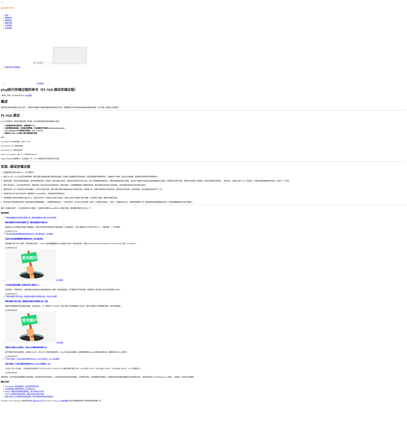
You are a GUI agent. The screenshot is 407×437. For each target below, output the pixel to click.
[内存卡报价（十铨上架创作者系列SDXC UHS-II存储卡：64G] (29, 359)
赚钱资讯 (8, 20)
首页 (6, 15)
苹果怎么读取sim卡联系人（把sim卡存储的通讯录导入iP (26, 347)
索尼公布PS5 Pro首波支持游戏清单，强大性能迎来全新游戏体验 (29, 396)
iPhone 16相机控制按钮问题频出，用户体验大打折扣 (24, 391)
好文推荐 (8, 25)
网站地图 (64, 401)
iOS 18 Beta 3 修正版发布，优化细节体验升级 (22, 386)
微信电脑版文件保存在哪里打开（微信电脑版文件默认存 (26, 222)
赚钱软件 (8, 18)
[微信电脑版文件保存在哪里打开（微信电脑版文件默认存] (27, 217)
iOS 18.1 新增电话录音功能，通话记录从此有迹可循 (24, 394)
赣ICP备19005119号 (36, 401)
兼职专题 (8, 23)
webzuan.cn (57, 401)
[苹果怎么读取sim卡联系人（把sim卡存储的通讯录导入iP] (30, 342)
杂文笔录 (8, 28)
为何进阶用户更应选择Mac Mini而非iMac (20, 389)
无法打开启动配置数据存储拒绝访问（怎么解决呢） (24, 239)
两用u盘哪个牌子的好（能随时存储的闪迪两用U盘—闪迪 (26, 301)
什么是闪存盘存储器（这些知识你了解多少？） (23, 285)
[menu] (2, 2)
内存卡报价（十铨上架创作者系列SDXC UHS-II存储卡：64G (28, 364)
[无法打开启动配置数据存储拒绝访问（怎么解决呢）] (25, 234)
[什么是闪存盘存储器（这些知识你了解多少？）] (30, 280)
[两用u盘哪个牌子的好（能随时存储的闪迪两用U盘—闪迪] (27, 296)
